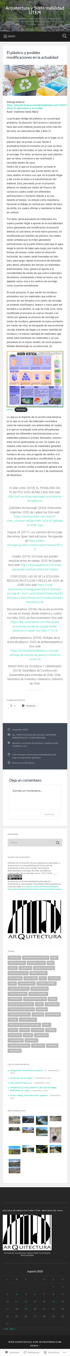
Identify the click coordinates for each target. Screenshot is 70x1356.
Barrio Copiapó (15, 978)
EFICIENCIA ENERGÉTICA (35, 999)
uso (25, 746)
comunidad (54, 978)
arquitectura (25, 968)
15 (53, 1301)
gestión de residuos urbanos (20, 1004)
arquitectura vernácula (44, 968)
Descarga (20, 409)
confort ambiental (27, 983)
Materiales (41, 1009)
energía (52, 999)
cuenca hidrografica (17, 994)
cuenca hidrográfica (38, 994)
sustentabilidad (15, 1040)
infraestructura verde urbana (21, 1009)
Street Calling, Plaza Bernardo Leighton (29, 1095)
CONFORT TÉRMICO (46, 983)
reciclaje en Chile (28, 1019)
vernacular (52, 1045)
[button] (14, 1120)
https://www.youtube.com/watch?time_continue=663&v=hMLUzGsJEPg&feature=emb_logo (35, 521)
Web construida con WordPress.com (34, 1342)
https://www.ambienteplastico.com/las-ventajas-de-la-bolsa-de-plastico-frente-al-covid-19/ (35, 655)
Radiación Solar (53, 1014)
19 (25, 1309)
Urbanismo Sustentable (18, 1045)
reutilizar (17, 746)
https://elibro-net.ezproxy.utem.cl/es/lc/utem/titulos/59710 (35, 545)
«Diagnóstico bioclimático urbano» (26, 1070)
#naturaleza (14, 958)
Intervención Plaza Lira (21, 1083)
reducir (46, 1025)
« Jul (5, 1328)
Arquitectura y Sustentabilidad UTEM (35, 10)
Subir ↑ (35, 1345)
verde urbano (38, 1045)
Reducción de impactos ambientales (24, 1025)
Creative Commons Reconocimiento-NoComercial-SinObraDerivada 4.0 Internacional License (35, 887)
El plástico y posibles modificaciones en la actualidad (32, 55)
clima (42, 978)
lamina (10, 409)
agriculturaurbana (16, 963)
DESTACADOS (15, 999)
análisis (12, 968)
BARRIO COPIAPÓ (38, 973)
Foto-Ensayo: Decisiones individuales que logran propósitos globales (34, 756)
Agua (51, 963)
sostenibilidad (41, 1035)
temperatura (31, 1040)
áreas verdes (14, 1051)
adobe (54, 958)
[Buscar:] (35, 842)
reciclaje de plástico (32, 743)
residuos (12, 1030)
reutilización (51, 743)
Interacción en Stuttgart (21, 1078)
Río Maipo (51, 1030)
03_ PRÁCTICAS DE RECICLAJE (28, 734)
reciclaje (12, 1019)
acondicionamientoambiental (36, 958)
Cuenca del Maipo (39, 988)
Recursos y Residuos (23, 762)
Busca (64, 36)
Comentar (49, 814)
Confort (12, 983)
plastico (16, 743)
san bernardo (14, 1035)
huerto (39, 1004)
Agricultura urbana (36, 963)
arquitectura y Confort (18, 973)
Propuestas (37, 1014)
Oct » (12, 1328)
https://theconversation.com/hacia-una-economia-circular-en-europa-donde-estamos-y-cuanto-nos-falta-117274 (35, 626)
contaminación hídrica (18, 988)
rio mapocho (37, 1030)
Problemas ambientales (19, 1014)
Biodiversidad (30, 978)
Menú (11, 36)
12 (25, 1301)
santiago (28, 1035)
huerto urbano (52, 1004)
